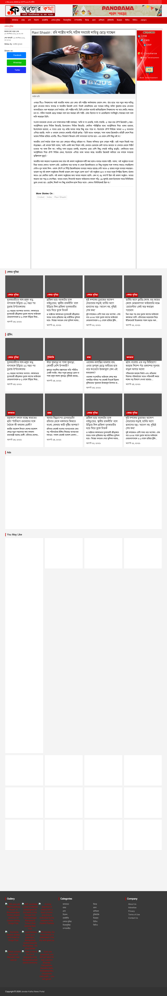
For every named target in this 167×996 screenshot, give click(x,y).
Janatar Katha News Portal (33, 991)
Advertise (132, 907)
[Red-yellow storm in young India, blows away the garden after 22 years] (24, 286)
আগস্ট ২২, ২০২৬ (54, 325)
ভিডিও (135, 20)
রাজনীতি (45, 20)
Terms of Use (134, 914)
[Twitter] (155, 2)
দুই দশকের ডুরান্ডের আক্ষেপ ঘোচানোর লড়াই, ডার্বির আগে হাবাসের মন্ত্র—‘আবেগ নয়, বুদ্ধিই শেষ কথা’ (101, 305)
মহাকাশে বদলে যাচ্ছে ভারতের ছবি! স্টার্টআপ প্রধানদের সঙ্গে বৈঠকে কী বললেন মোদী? (22, 421)
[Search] (152, 20)
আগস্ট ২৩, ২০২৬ (14, 321)
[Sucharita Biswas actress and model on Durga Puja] (13, 936)
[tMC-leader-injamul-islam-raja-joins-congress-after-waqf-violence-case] (103, 349)
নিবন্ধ (87, 20)
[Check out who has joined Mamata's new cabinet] (13, 955)
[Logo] (30, 8)
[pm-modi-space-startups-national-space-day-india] (24, 404)
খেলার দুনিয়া (55, 20)
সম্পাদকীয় (78, 20)
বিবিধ (127, 20)
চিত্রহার (119, 20)
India (49, 197)
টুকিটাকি (111, 20)
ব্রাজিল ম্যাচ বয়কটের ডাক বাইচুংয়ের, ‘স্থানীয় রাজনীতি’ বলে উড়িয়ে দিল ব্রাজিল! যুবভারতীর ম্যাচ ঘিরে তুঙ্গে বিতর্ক (62, 305)
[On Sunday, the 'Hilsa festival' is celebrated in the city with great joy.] (47, 936)
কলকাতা (15, 20)
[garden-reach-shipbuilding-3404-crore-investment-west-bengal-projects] (143, 349)
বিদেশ (36, 20)
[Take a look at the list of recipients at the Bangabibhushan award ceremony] (30, 957)
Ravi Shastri (60, 197)
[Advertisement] (83, 234)
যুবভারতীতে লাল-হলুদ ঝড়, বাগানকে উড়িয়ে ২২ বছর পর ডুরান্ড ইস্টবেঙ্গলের (21, 303)
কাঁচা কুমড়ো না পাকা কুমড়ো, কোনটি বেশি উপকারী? (60, 364)
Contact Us (133, 918)
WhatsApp (17, 62)
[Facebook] (150, 2)
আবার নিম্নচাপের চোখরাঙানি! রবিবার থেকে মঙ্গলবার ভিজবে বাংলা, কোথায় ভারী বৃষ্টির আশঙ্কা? (63, 421)
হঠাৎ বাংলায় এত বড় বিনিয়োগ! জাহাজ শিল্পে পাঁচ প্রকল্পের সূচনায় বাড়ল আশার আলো (143, 366)
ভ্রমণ (93, 20)
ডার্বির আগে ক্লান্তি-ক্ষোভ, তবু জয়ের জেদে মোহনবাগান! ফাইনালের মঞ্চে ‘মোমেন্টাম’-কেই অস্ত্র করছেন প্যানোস (143, 305)
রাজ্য (23, 20)
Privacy (131, 911)
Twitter (17, 70)
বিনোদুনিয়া (67, 20)
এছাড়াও (144, 20)
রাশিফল (101, 20)
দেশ (29, 20)
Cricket (40, 197)
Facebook (17, 55)
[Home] (7, 20)
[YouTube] (159, 2)
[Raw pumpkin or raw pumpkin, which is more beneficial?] (64, 349)
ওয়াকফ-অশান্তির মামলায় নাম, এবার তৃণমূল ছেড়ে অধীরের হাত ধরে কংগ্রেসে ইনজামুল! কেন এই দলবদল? (101, 368)
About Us (132, 904)
